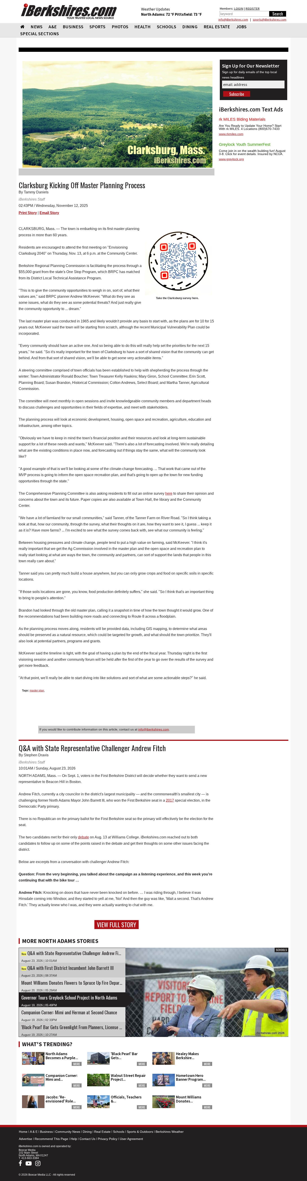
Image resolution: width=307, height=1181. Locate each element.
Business (46, 1131)
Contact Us (87, 1139)
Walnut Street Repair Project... (128, 1077)
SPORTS (97, 26)
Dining (87, 1131)
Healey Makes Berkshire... (187, 1055)
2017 (170, 800)
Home (23, 1131)
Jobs (241, 26)
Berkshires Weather (170, 1131)
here (168, 493)
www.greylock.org (231, 159)
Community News (67, 1131)
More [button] (76, 1064)
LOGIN (238, 9)
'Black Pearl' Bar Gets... (124, 1055)
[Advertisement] (253, 1067)
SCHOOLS (166, 26)
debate (83, 837)
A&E (53, 26)
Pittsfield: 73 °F (188, 14)
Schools (118, 1131)
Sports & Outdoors (140, 1131)
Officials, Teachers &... (126, 1099)
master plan (37, 690)
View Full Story (116, 924)
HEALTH (142, 26)
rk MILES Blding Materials (242, 119)
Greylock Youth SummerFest (244, 144)
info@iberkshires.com (153, 729)
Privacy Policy (107, 1139)
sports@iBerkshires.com (269, 19)
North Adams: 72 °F (158, 14)
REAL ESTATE (217, 26)
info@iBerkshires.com (233, 19)
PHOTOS (120, 26)
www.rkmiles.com (231, 134)
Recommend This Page (51, 1139)
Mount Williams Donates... (188, 1099)
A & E (34, 1131)
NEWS (36, 26)
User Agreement (131, 1139)
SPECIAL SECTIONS (39, 33)
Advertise (25, 1139)
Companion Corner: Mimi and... (62, 1077)
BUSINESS (73, 26)
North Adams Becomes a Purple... (62, 1055)
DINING (190, 26)
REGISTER (252, 9)
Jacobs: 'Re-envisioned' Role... (61, 1099)
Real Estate (102, 1131)
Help (74, 1139)
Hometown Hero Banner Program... (191, 1077)
